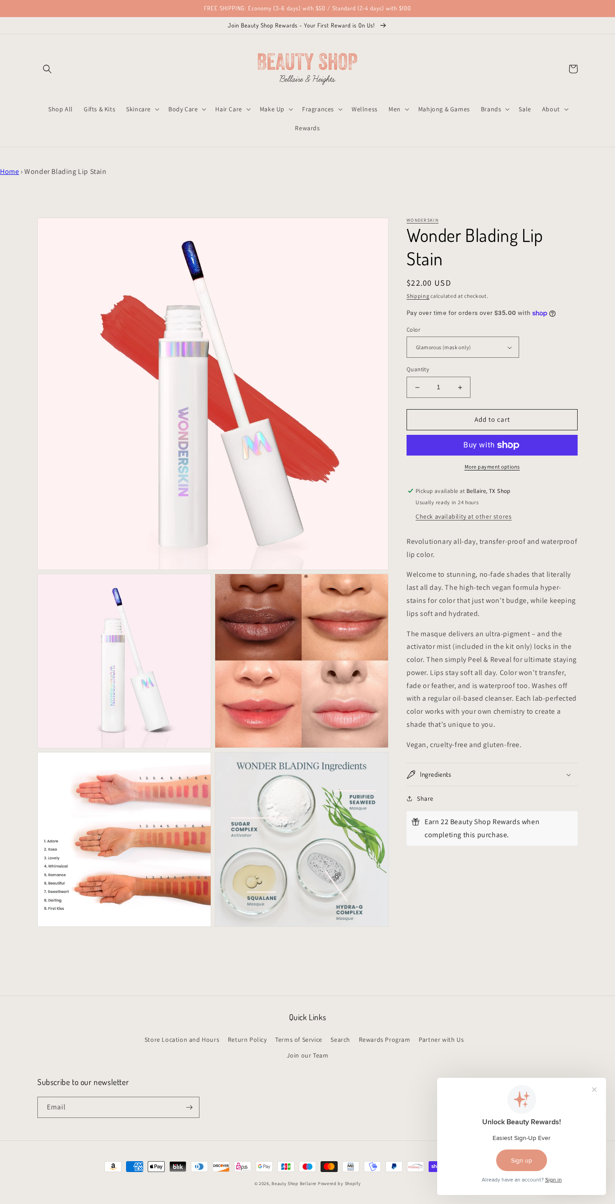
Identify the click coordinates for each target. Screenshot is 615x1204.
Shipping (418, 295)
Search (340, 1039)
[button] (47, 69)
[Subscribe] (189, 1107)
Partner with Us (441, 1039)
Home (9, 171)
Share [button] (425, 798)
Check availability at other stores (463, 516)
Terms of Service (298, 1039)
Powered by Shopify (339, 1183)
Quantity (418, 370)
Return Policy (247, 1039)
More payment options (492, 466)
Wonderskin (423, 220)
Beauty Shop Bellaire (294, 1183)
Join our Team (308, 1055)
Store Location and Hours (182, 1039)
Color (413, 329)
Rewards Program (385, 1039)
